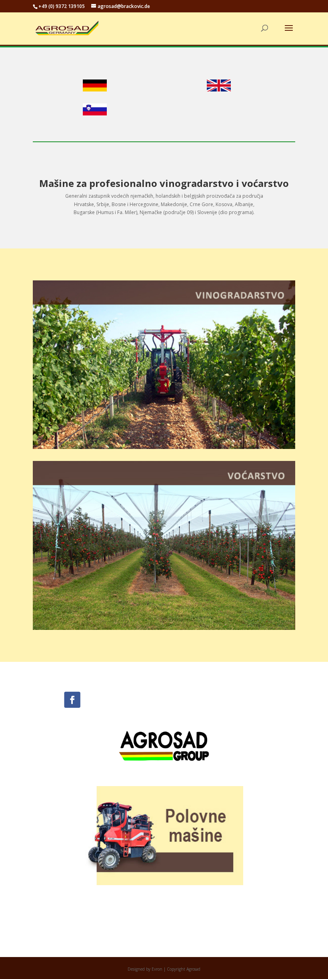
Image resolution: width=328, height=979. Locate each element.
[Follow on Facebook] (72, 700)
